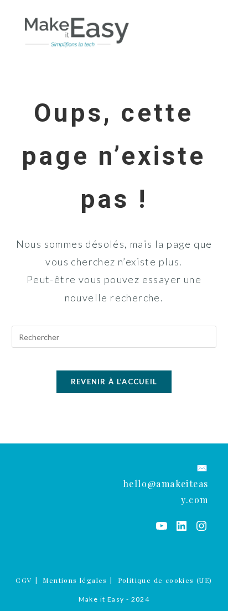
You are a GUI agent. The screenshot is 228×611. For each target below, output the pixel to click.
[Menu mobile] (209, 31)
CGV (23, 580)
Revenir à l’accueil (114, 381)
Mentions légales (75, 580)
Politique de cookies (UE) (165, 580)
